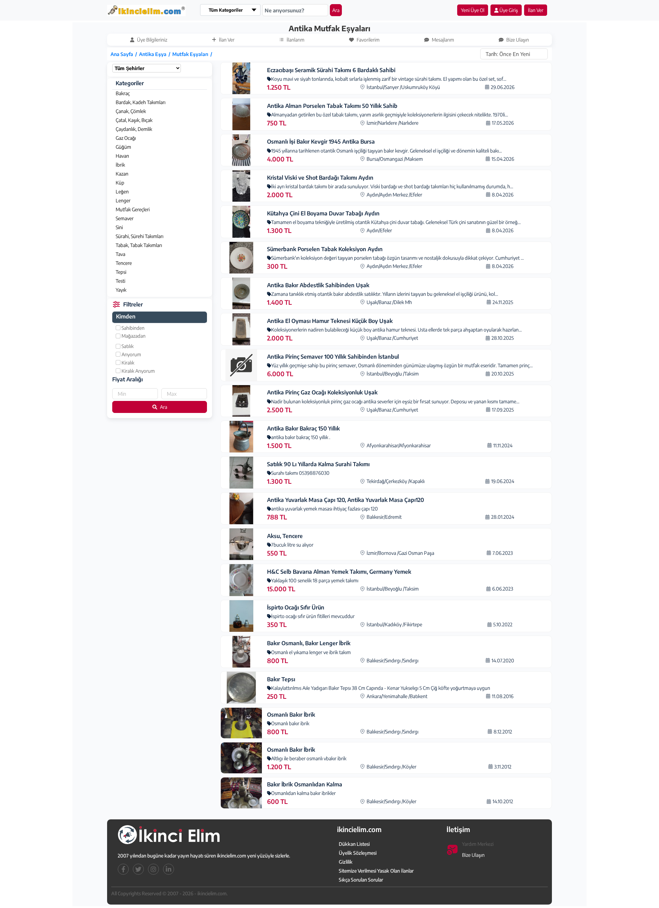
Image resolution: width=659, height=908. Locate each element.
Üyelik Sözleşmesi (358, 853)
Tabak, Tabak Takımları (139, 245)
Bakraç (123, 93)
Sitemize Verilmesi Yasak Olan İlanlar (376, 871)
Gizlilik (345, 862)
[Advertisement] (40, 126)
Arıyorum (130, 354)
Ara (335, 10)
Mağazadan (133, 336)
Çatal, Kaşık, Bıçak (134, 120)
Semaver (125, 218)
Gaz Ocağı (126, 138)
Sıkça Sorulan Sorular (361, 880)
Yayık (121, 290)
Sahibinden (132, 328)
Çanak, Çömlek (131, 111)
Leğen (122, 191)
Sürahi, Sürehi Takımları (139, 236)
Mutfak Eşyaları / (193, 54)
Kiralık (127, 363)
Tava (120, 254)
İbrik (120, 165)
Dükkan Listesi (354, 844)
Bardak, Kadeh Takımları (140, 102)
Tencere (124, 263)
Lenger (123, 200)
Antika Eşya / (155, 54)
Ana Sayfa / (125, 54)
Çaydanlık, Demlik (134, 129)
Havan (122, 156)
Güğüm (123, 147)
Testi (120, 281)
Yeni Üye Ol (472, 10)
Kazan (122, 174)
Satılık (127, 346)
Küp (120, 183)
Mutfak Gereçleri (133, 209)
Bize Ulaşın (473, 855)
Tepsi (121, 272)
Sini (119, 227)
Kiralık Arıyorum (137, 371)
